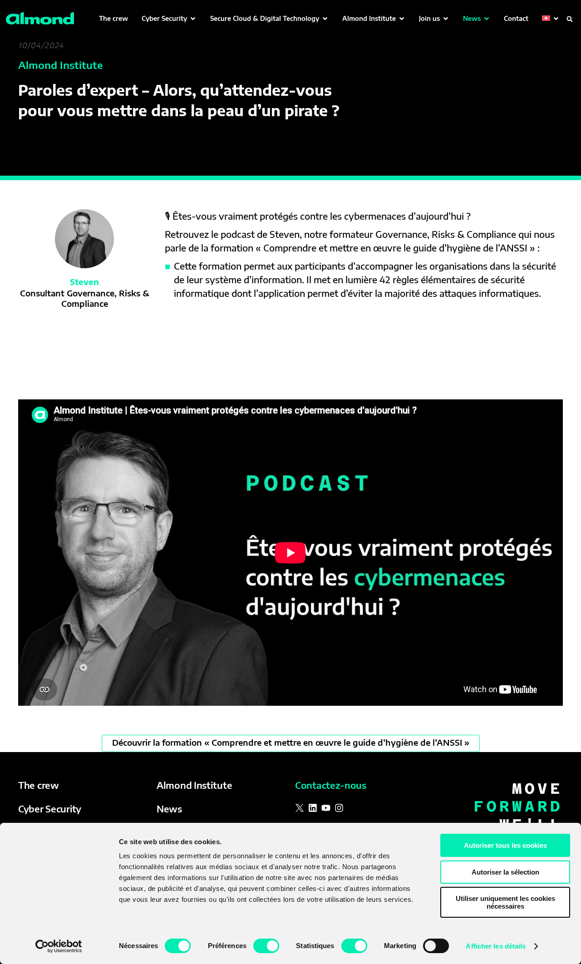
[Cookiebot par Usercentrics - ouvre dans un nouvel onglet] (58, 946)
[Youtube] (325, 807)
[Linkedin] (312, 807)
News (169, 808)
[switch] (266, 946)
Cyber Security (49, 808)
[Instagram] (339, 807)
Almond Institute (194, 785)
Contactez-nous (330, 785)
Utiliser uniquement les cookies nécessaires (505, 902)
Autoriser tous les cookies (505, 845)
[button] (169, 18)
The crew (38, 785)
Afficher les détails (496, 946)
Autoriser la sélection (505, 872)
